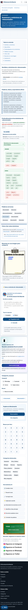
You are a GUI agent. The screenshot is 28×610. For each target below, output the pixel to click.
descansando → (21, 398)
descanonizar (18, 213)
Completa (7, 315)
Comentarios (7, 60)
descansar (5, 220)
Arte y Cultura (14, 461)
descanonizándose (7, 213)
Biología (6, 465)
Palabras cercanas (8, 51)
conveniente (17, 153)
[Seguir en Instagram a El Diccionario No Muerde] (14, 528)
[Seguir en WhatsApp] (12, 550)
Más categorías (8, 478)
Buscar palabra (14, 414)
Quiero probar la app (14, 365)
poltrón (8, 161)
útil (7, 197)
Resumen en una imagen (10, 56)
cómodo (21, 77)
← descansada (6, 398)
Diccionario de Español (7, 7)
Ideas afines (7, 47)
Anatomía (6, 461)
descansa (13, 209)
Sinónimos (16, 7)
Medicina (15, 471)
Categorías (3, 593)
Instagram (3, 576)
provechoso (16, 194)
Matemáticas (7, 471)
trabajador (13, 165)
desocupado (17, 175)
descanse (21, 220)
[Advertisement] (14, 32)
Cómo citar (7, 53)
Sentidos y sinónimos (9, 44)
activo (7, 165)
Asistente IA (7, 58)
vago (13, 161)
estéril (12, 185)
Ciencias (12, 465)
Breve (16, 315)
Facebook (3, 574)
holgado (16, 156)
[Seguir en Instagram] (12, 544)
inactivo (8, 177)
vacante (14, 177)
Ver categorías (14, 418)
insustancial (19, 185)
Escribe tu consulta (7, 299)
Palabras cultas (8, 475)
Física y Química (8, 468)
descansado (5, 10)
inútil (7, 188)
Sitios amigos (4, 598)
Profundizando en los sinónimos (12, 49)
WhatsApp (3, 581)
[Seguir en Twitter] (12, 554)
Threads (3, 583)
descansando (14, 216)
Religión (16, 475)
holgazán (14, 158)
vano (16, 188)
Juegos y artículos (5, 596)
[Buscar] (21, 2)
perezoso (15, 182)
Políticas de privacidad (9, 606)
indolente (8, 182)
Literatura (17, 468)
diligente (13, 192)
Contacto (3, 591)
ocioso (4, 79)
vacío (12, 188)
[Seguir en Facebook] (12, 547)
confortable (9, 153)
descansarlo (13, 220)
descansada (6, 209)
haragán (8, 158)
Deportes (19, 465)
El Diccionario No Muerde (7, 585)
